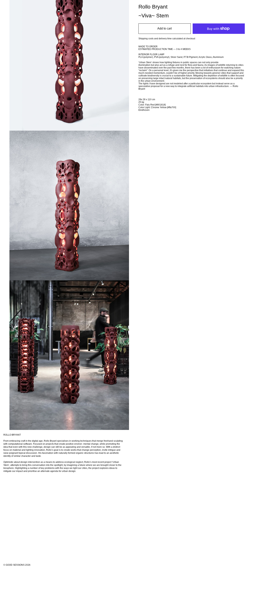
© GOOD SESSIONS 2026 (16, 565)
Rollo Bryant (153, 7)
